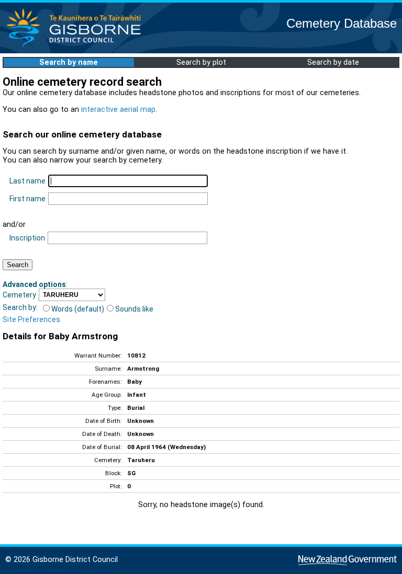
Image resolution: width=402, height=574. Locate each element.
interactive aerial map (118, 109)
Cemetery (19, 295)
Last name (27, 181)
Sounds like (134, 309)
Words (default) (77, 309)
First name (27, 198)
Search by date (333, 62)
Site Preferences (31, 319)
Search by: (20, 307)
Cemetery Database (341, 23)
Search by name (68, 62)
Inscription (27, 238)
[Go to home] (76, 46)
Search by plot (201, 62)
